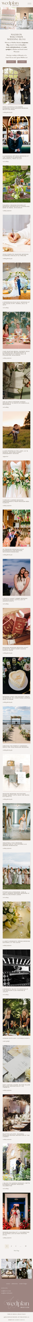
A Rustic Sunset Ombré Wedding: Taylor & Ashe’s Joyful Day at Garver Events (15, 600)
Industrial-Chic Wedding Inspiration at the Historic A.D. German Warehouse (15, 844)
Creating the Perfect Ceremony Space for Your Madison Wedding (16, 746)
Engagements (5, 457)
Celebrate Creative (19, 1319)
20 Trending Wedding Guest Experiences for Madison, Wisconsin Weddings (13, 550)
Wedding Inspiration (7, 211)
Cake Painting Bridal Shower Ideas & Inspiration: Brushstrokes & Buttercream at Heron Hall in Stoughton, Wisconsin (16, 353)
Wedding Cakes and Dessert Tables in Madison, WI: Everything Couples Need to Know (16, 698)
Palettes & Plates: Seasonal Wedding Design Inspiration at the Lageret (16, 1135)
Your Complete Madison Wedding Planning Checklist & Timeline (16, 255)
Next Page (16, 1251)
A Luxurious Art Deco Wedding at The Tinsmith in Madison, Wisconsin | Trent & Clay (16, 157)
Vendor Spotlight (6, 1041)
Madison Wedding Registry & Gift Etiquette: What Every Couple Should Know (15, 649)
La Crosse (22, 61)
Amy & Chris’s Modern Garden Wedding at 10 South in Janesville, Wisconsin (16, 403)
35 (25, 1246)
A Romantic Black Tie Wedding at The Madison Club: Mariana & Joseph (15, 990)
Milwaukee (11, 61)
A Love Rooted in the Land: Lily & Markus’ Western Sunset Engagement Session (15, 452)
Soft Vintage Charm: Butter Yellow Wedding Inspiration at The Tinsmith (16, 1086)
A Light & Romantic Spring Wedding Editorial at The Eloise (16, 942)
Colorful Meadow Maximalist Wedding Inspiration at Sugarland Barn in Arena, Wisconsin (16, 206)
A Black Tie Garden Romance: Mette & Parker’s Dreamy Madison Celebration (16, 1184)
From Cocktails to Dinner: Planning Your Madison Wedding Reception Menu (15, 108)
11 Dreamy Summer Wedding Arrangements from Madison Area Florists (16, 501)
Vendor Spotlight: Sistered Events (16, 1038)
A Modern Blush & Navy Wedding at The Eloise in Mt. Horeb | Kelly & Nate (16, 303)
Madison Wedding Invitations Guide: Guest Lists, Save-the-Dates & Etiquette (16, 795)
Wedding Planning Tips (7, 112)
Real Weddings (6, 162)
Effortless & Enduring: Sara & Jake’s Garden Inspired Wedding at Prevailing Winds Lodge (16, 893)
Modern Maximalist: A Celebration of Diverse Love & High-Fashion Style (16, 1233)
